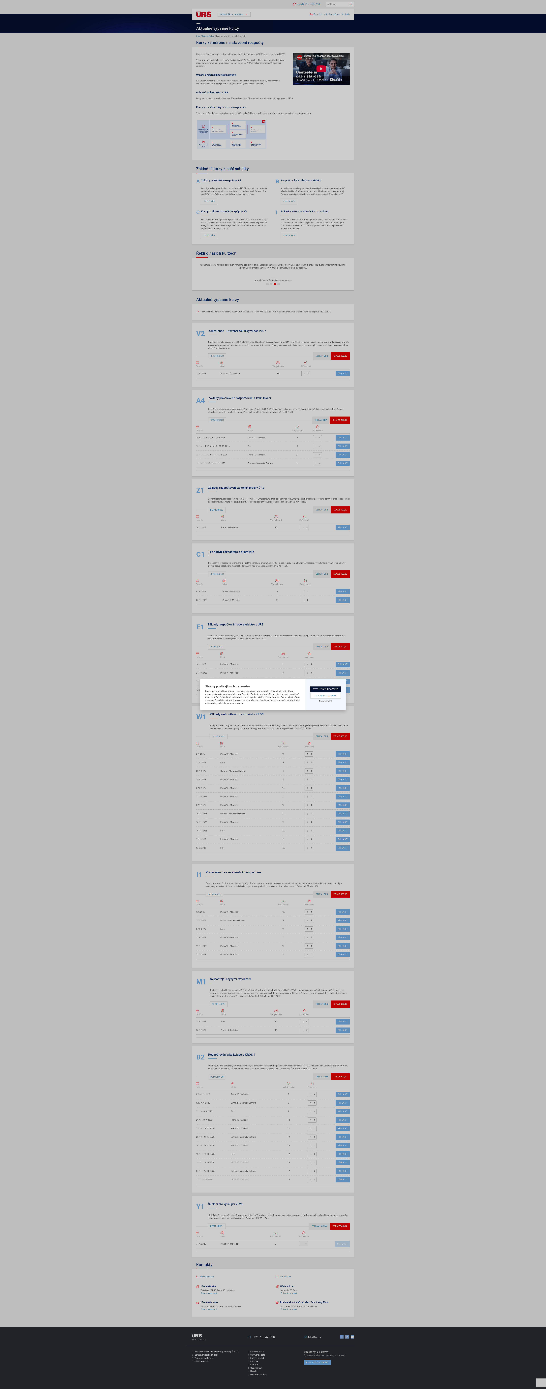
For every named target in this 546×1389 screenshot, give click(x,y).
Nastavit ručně (325, 701)
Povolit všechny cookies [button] (325, 689)
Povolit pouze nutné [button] (325, 696)
